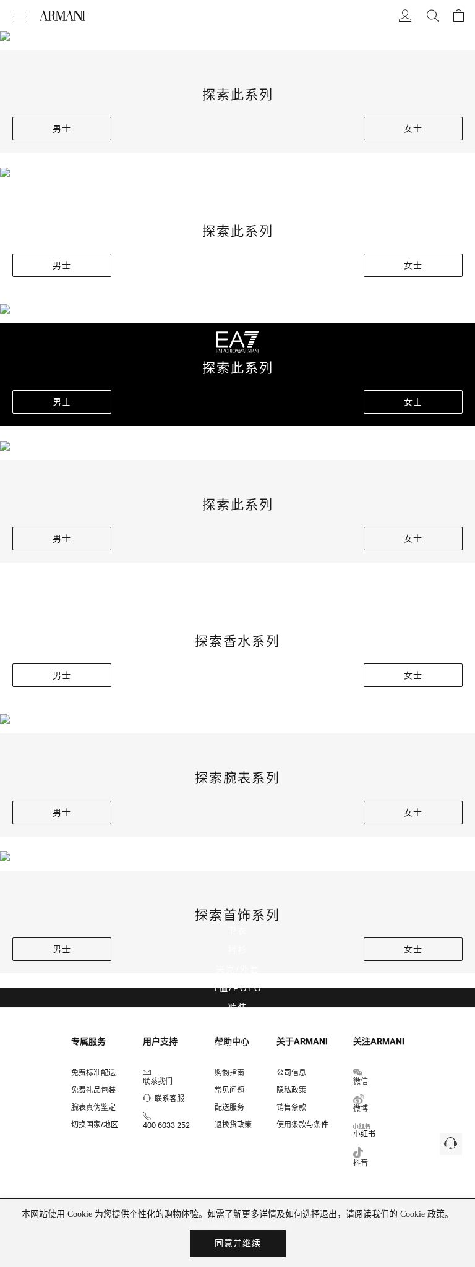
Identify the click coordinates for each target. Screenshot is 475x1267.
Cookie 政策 (422, 1214)
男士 (62, 128)
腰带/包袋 (238, 1045)
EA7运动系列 (237, 1064)
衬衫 (237, 949)
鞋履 (237, 1026)
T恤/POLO (237, 988)
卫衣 (237, 930)
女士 (413, 128)
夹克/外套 (238, 969)
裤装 (237, 1007)
